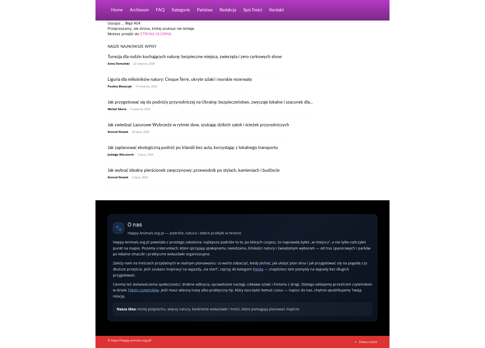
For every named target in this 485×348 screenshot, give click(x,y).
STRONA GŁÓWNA (155, 34)
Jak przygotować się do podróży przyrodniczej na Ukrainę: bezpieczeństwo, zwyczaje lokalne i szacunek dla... (210, 102)
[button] (371, 10)
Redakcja (228, 10)
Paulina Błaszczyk (120, 86)
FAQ (160, 10)
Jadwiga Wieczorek (121, 154)
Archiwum (139, 10)
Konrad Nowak (118, 132)
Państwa (204, 10)
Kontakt (276, 10)
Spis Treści (252, 10)
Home (117, 10)
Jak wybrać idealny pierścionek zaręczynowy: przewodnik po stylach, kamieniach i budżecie (194, 170)
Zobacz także (368, 342)
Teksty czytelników (143, 290)
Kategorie (181, 10)
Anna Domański (119, 63)
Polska (258, 269)
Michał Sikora (117, 109)
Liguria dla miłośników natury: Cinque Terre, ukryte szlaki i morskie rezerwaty (180, 79)
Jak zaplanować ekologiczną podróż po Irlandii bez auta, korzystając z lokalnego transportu (193, 147)
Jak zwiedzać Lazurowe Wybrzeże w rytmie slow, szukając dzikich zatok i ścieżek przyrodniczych (198, 125)
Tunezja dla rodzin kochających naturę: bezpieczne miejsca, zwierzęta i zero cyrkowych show (195, 57)
